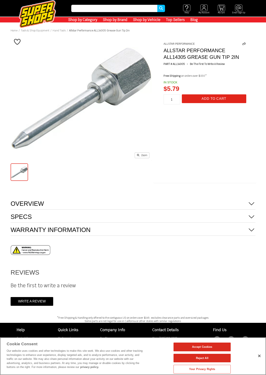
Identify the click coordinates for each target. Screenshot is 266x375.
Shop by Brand (115, 19)
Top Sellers (175, 19)
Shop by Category (82, 19)
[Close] (259, 355)
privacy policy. (89, 367)
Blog (194, 19)
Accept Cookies (202, 346)
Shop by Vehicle (146, 19)
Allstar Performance (179, 43)
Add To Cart (214, 98)
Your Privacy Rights (202, 369)
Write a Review (32, 301)
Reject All (202, 358)
